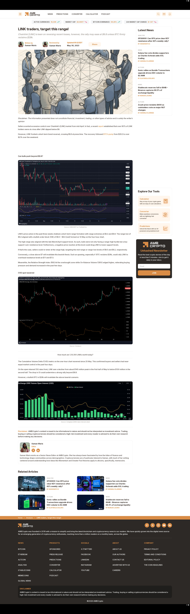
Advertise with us (121, 565)
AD (187, 0)
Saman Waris (30, 45)
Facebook (86, 554)
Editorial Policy (152, 560)
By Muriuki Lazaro (113, 508)
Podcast (105, 14)
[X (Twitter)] (33, 450)
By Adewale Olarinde (114, 489)
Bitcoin (21, 549)
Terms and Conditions (155, 554)
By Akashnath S (53, 489)
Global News (24, 581)
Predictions (62, 14)
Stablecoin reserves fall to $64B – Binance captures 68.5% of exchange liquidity (153, 90)
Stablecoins (24, 570)
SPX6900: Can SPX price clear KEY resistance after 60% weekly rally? (58, 483)
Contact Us (118, 560)
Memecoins (23, 575)
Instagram (86, 565)
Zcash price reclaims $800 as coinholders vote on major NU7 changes (151, 107)
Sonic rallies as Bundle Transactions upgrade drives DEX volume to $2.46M (59, 502)
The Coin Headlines (153, 565)
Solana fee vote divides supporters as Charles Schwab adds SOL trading (117, 483)
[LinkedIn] (38, 450)
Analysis (50, 478)
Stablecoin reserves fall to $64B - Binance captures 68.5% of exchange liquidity (118, 502)
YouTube (85, 570)
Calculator (92, 14)
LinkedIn (85, 560)
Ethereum (22, 554)
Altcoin (50, 497)
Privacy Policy (151, 549)
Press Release (56, 554)
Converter (77, 14)
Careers (116, 570)
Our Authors (118, 554)
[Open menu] (20, 14)
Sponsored (54, 549)
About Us (117, 549)
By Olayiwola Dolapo (55, 508)
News (50, 14)
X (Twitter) (86, 549)
